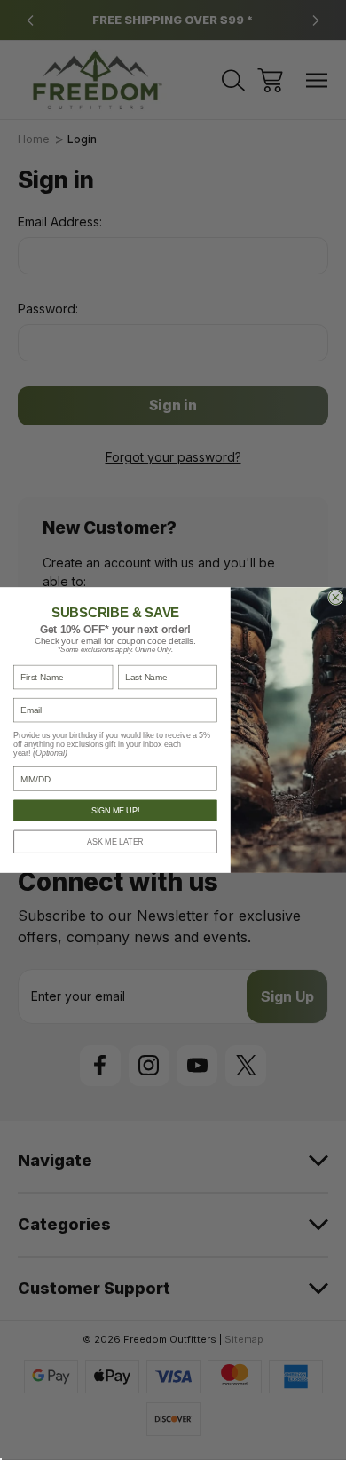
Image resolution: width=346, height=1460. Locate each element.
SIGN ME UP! (115, 810)
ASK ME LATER (115, 841)
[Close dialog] (336, 598)
